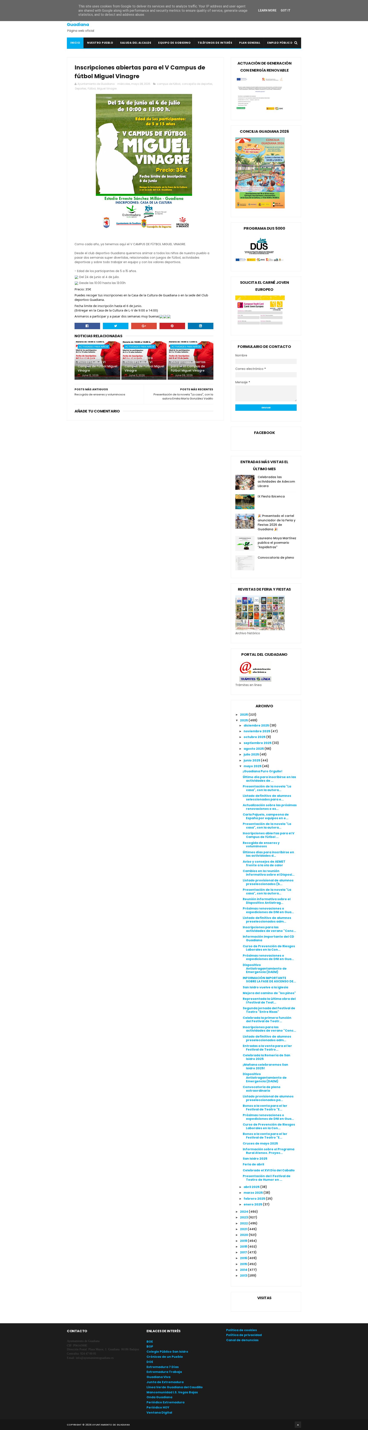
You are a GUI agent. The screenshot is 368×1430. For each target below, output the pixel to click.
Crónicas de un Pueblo (165, 1357)
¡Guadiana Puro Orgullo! (262, 771)
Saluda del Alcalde (135, 43)
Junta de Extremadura (165, 1382)
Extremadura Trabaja (164, 1372)
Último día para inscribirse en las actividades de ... (269, 779)
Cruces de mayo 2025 (260, 1143)
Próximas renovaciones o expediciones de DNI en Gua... (268, 910)
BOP (150, 1346)
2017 (244, 1252)
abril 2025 (252, 1187)
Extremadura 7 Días (163, 1367)
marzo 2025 (253, 1193)
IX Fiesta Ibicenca (271, 496)
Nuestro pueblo (100, 43)
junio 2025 (252, 760)
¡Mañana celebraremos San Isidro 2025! (265, 1066)
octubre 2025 (255, 737)
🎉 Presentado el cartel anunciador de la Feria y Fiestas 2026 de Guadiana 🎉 (276, 522)
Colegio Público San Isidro (167, 1351)
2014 (244, 1270)
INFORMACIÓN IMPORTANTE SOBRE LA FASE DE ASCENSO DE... (269, 980)
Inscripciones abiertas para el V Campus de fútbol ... (268, 835)
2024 (244, 1211)
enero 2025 (253, 1204)
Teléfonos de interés (215, 43)
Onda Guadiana (159, 1397)
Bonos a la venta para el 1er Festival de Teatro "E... (265, 1107)
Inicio (75, 43)
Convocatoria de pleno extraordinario (261, 1089)
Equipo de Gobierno (174, 43)
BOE (150, 1341)
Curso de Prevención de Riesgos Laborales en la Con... (269, 948)
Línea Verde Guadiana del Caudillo (175, 1387)
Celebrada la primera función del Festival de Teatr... (267, 1019)
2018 (244, 1246)
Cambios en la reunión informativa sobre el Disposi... (269, 873)
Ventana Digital (159, 1412)
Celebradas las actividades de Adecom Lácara (276, 481)
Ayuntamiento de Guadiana (86, 21)
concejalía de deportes (197, 84)
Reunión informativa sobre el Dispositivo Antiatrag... (266, 901)
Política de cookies (241, 1330)
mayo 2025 (253, 766)
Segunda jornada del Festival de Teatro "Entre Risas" (269, 1010)
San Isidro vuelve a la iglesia (265, 987)
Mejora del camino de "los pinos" (269, 993)
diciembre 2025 (257, 725)
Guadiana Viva (158, 1377)
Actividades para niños (93, 346)
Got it (285, 10)
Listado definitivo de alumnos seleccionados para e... (267, 797)
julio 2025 (252, 754)
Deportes (80, 88)
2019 (244, 1241)
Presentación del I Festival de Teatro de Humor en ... (266, 1178)
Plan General (249, 43)
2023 (244, 1217)
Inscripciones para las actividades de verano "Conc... (269, 929)
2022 (244, 1223)
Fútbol (92, 88)
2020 (244, 1235)
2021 (244, 1229)
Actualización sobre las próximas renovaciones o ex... (270, 807)
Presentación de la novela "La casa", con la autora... (267, 788)
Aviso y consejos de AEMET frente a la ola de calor (264, 863)
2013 (244, 1275)
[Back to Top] (298, 1424)
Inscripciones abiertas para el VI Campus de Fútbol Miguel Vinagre (188, 366)
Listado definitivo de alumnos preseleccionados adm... (267, 920)
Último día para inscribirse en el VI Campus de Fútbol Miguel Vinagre (97, 364)
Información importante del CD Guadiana (268, 938)
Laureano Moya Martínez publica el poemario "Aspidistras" (277, 542)
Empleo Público (279, 43)
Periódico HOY (158, 1407)
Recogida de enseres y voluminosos (261, 845)
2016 (244, 1258)
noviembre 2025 (257, 731)
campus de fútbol (168, 84)
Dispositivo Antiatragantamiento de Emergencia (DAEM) (265, 968)
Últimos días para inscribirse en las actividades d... (268, 854)
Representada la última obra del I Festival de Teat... (269, 1001)
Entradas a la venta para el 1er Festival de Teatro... (267, 1048)
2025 (244, 720)
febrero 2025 (255, 1198)
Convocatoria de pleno (276, 557)
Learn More (267, 10)
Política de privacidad (244, 1335)
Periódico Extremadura (165, 1402)
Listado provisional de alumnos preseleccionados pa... (268, 1098)
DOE (150, 1362)
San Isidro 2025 (255, 1158)
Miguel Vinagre (106, 88)
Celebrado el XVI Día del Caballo (269, 1170)
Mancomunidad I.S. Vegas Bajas (172, 1392)
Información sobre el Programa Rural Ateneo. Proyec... (268, 1151)
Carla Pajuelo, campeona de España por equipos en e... (266, 816)
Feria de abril (253, 1164)
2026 (244, 714)
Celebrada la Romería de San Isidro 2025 (266, 1057)
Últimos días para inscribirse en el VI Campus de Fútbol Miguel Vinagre (144, 364)
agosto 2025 (254, 749)
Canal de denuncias (242, 1340)
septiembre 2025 (258, 743)
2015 (244, 1264)
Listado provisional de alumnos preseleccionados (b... (268, 882)
